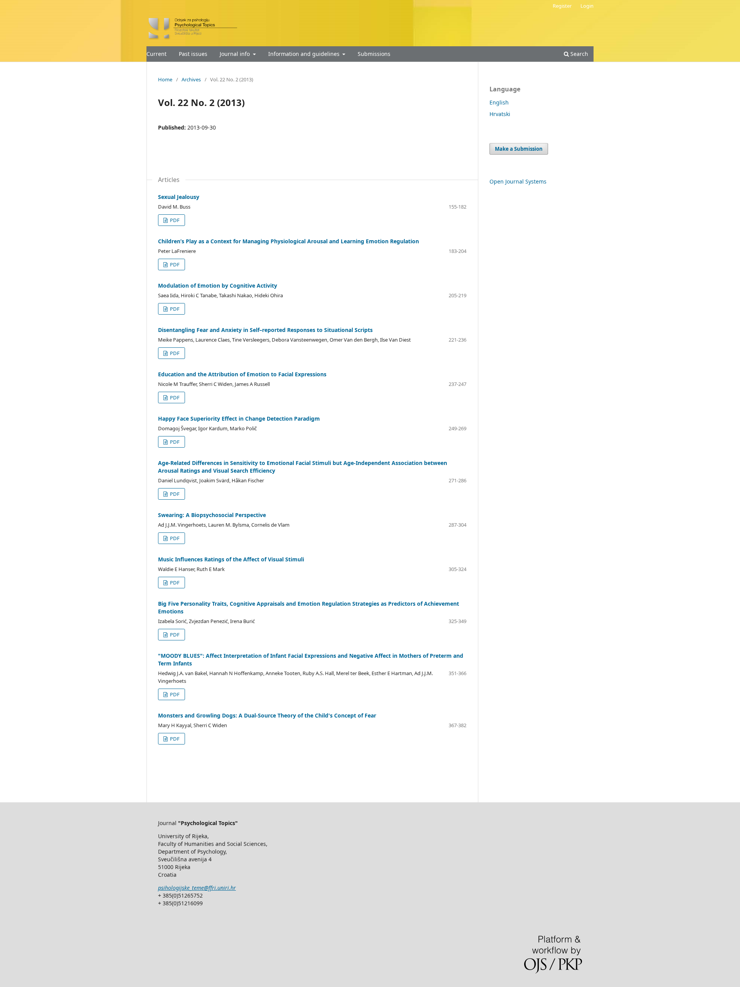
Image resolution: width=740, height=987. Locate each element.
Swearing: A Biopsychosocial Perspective (212, 515)
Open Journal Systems (518, 181)
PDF (174, 220)
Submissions (374, 53)
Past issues (193, 53)
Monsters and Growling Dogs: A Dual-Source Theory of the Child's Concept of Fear (267, 715)
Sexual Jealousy (178, 196)
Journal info (235, 53)
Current (156, 53)
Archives (191, 79)
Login (587, 5)
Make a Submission (519, 148)
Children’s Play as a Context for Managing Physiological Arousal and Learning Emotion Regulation (288, 241)
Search (578, 53)
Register (562, 5)
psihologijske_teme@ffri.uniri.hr (197, 887)
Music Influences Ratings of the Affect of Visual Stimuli (231, 559)
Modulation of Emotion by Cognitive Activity (217, 285)
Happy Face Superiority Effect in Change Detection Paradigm (239, 418)
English (499, 102)
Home (165, 79)
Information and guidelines (304, 53)
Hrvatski (499, 114)
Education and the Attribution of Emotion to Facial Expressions (242, 374)
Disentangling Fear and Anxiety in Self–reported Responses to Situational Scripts (265, 329)
